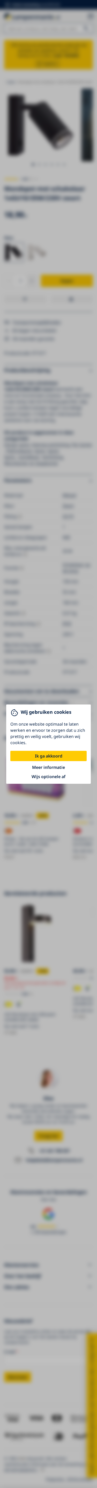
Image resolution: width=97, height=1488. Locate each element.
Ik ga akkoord (48, 756)
